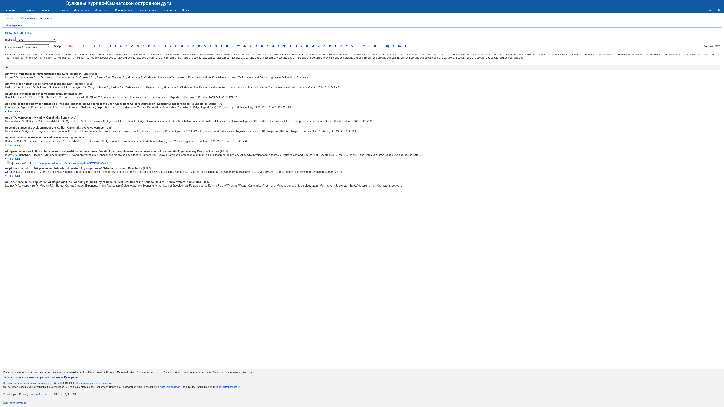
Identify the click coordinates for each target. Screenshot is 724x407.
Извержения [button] (81, 10)
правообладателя (170, 387)
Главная (29, 10)
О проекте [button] (45, 10)
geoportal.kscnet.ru (229, 387)
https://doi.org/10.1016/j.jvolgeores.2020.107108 (314, 172)
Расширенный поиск (18, 32)
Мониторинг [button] (102, 10)
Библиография (27, 18)
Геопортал (11, 10)
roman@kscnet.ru (40, 394)
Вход (708, 10)
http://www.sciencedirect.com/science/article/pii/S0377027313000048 (70, 163)
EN (718, 10)
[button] (63, 10)
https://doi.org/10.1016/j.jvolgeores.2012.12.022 (394, 155)
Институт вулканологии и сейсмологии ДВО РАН (34, 383)
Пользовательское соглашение (94, 383)
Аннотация (14, 111)
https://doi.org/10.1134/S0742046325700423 (377, 185)
